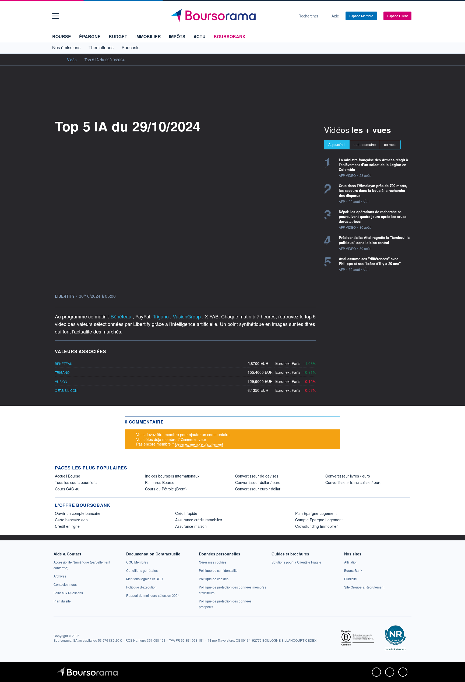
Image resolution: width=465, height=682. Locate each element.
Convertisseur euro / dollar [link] (257, 488)
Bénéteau (122, 316)
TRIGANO (62, 372)
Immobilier (148, 36)
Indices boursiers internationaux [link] (172, 476)
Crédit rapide (186, 513)
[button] (56, 16)
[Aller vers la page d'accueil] (230, 16)
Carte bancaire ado (71, 519)
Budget (118, 36)
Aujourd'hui (336, 144)
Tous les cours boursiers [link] (76, 482)
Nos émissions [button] (66, 47)
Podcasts (130, 47)
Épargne (90, 36)
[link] (60, 576)
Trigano (161, 316)
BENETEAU (63, 363)
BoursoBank (230, 36)
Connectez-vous (193, 439)
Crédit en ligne (67, 526)
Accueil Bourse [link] (67, 476)
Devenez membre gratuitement (199, 444)
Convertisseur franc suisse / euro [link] (353, 482)
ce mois (390, 144)
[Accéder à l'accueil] (57, 59)
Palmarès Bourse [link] (159, 482)
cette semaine (365, 144)
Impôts (177, 36)
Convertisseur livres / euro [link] (347, 476)
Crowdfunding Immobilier (316, 526)
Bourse (61, 36)
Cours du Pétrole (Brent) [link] (166, 488)
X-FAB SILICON (66, 390)
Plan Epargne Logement (316, 513)
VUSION (61, 381)
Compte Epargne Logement (319, 519)
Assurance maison (191, 526)
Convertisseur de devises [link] (256, 476)
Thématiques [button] (101, 47)
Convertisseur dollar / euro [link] (257, 482)
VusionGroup (187, 316)
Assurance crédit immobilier (198, 519)
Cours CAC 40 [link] (67, 488)
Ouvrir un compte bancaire (77, 513)
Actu (199, 36)
